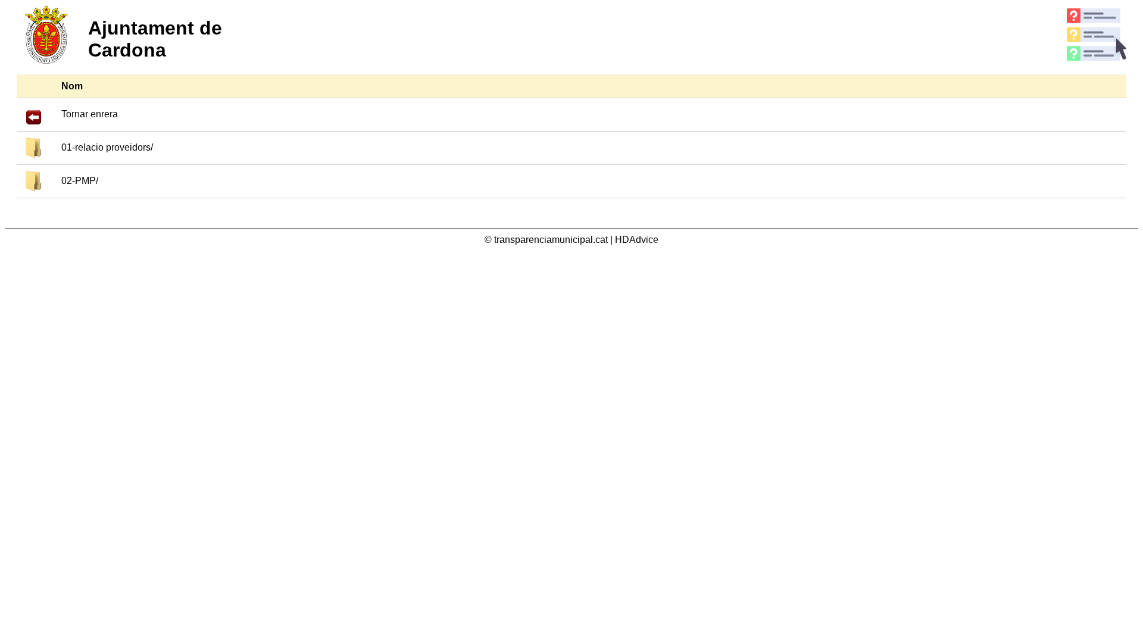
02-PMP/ (79, 181)
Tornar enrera (89, 114)
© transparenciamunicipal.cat (547, 240)
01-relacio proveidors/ (107, 147)
